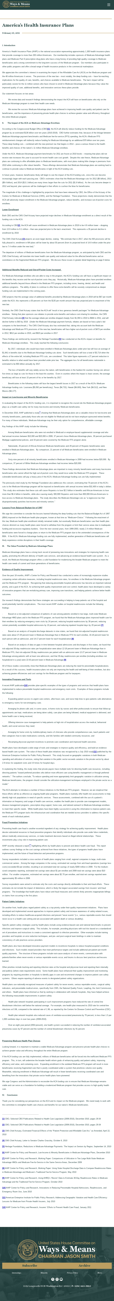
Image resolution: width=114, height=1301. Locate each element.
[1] (49, 129)
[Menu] (109, 4)
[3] (24, 239)
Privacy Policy (72, 1273)
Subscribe (29, 1265)
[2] (19, 225)
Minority (44, 1273)
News (100, 1273)
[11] (95, 752)
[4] (23, 318)
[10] (25, 685)
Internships (16, 1273)
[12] (3, 1207)
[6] (3, 1152)
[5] (60, 339)
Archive (84, 1265)
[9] (65, 660)
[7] (102, 625)
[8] (73, 639)
